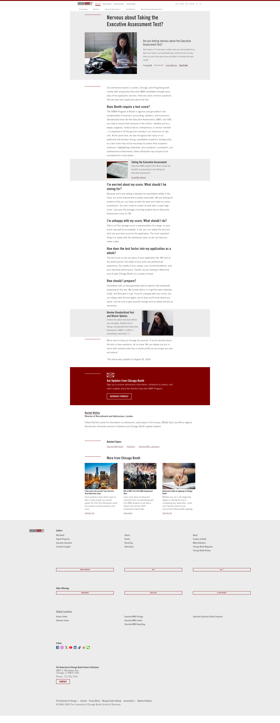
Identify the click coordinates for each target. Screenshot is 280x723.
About (195, 535)
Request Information (85, 569)
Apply (153, 569)
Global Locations (64, 611)
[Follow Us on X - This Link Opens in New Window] (66, 647)
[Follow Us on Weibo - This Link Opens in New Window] (83, 647)
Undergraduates (85, 593)
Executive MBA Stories (130, 9)
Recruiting (182, 3)
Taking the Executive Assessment (149, 162)
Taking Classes (153, 593)
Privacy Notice (94, 700)
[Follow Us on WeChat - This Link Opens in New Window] (88, 647)
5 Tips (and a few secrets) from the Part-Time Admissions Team (99, 492)
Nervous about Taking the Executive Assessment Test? (152, 9)
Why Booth (98, 4)
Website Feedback (145, 700)
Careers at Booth (199, 539)
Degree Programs (107, 4)
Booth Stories (96, 9)
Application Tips (89, 513)
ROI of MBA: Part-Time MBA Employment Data (138, 492)
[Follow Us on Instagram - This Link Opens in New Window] (62, 647)
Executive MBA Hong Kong (135, 624)
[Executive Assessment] (129, 334)
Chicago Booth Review (202, 550)
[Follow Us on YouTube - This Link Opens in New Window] (70, 647)
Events (187, 3)
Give (221, 569)
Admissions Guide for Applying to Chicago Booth (177, 492)
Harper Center (61, 616)
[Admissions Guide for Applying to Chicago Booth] (178, 476)
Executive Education (119, 4)
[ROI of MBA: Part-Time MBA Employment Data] (140, 476)
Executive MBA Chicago (134, 616)
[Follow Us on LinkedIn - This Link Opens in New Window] (75, 647)
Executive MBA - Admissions (138, 177)
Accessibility (129, 700)
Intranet (83, 700)
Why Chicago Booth (83, 9)
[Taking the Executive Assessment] (117, 170)
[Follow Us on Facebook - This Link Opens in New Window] (57, 647)
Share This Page (183, 65)
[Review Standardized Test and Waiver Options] (157, 323)
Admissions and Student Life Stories (112, 9)
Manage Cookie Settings (111, 700)
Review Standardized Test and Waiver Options (120, 314)
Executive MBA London (133, 620)
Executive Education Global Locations (208, 616)
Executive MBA (148, 65)
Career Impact (128, 513)
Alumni (177, 3)
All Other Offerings (221, 593)
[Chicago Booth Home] (85, 4)
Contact (63, 681)
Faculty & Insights (131, 4)
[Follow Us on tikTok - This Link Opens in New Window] (79, 647)
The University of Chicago (66, 700)
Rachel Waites (92, 413)
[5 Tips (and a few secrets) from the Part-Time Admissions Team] (101, 476)
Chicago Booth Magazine (203, 546)
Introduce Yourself (119, 396)
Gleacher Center (62, 620)
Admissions (192, 3)
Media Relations (199, 542)
